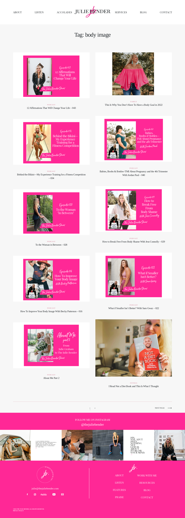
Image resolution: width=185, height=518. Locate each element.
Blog (143, 12)
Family (133, 101)
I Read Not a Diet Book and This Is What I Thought (133, 355)
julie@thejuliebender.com (45, 488)
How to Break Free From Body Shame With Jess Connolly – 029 (133, 216)
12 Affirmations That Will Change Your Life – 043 (51, 82)
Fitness (133, 383)
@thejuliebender (92, 424)
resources (147, 482)
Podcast (51, 105)
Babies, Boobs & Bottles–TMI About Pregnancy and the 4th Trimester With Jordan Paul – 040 (133, 148)
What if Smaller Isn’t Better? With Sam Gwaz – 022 (133, 283)
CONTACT (147, 497)
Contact (166, 12)
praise (119, 497)
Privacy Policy (18, 510)
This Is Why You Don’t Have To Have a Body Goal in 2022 (133, 81)
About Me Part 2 (51, 353)
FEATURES (119, 489)
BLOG (147, 490)
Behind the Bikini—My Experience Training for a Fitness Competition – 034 (51, 151)
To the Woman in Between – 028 (51, 219)
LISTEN (119, 482)
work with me (147, 475)
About (17, 12)
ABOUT (119, 475)
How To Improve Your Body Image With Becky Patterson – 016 (51, 286)
